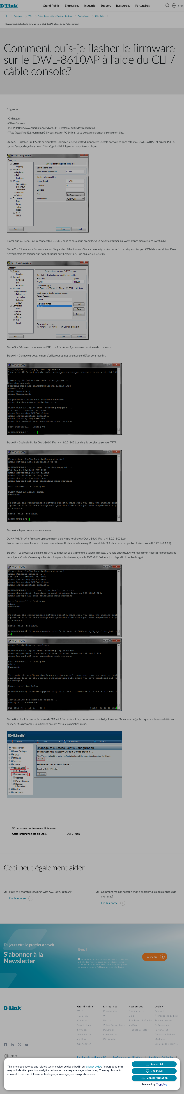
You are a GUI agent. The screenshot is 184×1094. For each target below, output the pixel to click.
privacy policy (93, 1066)
